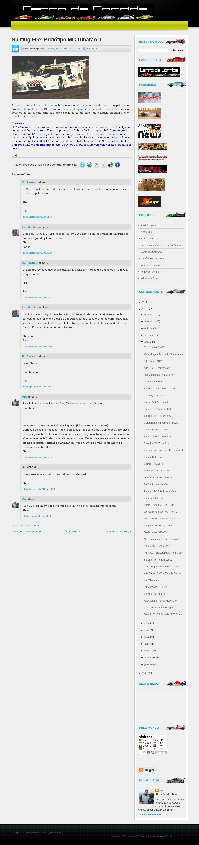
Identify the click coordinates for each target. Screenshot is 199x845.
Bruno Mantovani (150, 238)
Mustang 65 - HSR (153, 395)
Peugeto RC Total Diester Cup (160, 491)
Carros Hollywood (153, 464)
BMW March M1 (152, 580)
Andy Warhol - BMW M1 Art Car (160, 600)
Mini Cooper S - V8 (154, 347)
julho (147, 623)
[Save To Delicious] (110, 164)
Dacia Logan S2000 (154, 532)
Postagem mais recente (26, 531)
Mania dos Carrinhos (152, 252)
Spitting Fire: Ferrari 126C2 (158, 559)
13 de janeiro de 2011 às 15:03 (37, 516)
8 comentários (93, 48)
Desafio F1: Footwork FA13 (158, 477)
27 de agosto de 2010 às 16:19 (37, 457)
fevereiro (149, 657)
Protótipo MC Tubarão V (156, 443)
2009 (144, 673)
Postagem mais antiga (117, 531)
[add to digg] (103, 164)
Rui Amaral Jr (30, 182)
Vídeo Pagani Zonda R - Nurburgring (163, 354)
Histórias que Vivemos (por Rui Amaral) (161, 245)
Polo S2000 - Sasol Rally (157, 546)
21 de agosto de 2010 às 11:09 (37, 297)
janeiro (148, 664)
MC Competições (50, 48)
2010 (144, 309)
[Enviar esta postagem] (14, 155)
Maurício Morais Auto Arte (154, 258)
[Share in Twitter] (82, 164)
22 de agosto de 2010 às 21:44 (37, 346)
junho (147, 630)
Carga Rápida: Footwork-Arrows (161, 423)
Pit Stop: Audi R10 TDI (155, 587)
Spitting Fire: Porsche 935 (157, 416)
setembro (149, 335)
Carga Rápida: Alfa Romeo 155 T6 (162, 566)
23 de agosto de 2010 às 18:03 (37, 386)
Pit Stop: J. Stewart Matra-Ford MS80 (163, 552)
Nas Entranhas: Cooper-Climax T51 (163, 539)
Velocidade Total (149, 278)
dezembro (149, 314)
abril (146, 643)
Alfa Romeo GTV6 (153, 361)
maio (147, 637)
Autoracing (146, 232)
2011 (144, 302)
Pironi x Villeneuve (154, 498)
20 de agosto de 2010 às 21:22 (37, 253)
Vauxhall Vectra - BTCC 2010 (159, 388)
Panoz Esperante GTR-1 (157, 429)
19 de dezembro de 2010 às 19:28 (39, 489)
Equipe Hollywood (153, 457)
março (147, 650)
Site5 (135, 836)
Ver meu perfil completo (150, 814)
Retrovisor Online (150, 271)
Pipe (24, 396)
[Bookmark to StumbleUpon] (89, 164)
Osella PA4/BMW (153, 381)
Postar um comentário (25, 525)
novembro (149, 321)
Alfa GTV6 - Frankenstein (157, 368)
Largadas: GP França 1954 (158, 525)
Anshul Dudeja (166, 836)
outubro (148, 328)
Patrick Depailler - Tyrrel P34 (159, 505)
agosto (148, 342)
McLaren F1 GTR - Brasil (157, 470)
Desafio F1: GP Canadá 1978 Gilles (163, 614)
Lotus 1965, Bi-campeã (156, 402)
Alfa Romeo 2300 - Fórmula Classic (163, 573)
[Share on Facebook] (117, 164)
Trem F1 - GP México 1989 (158, 409)
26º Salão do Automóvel (156, 484)
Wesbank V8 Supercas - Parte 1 (161, 518)
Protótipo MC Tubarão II (71, 48)
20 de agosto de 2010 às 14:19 (37, 217)
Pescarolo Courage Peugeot (159, 607)
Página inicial (72, 531)
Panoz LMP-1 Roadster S (157, 436)
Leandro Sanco (31, 226)
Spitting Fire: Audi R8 (155, 594)
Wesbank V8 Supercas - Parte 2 (161, 511)
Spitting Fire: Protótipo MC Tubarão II (56, 40)
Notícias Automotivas (151, 265)
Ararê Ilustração (149, 225)
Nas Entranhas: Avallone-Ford (160, 375)
